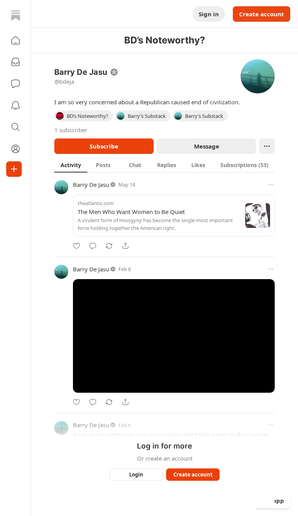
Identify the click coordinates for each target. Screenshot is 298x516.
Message (206, 146)
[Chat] (15, 83)
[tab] (70, 165)
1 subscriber (70, 130)
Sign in (209, 14)
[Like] (76, 246)
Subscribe (104, 146)
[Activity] (15, 105)
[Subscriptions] (15, 62)
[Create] (14, 169)
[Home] (15, 15)
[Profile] (15, 149)
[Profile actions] (267, 146)
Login (136, 474)
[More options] (271, 184)
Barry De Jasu (91, 184)
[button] (15, 40)
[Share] (125, 246)
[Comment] (92, 246)
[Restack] (109, 246)
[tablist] (164, 165)
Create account (261, 14)
